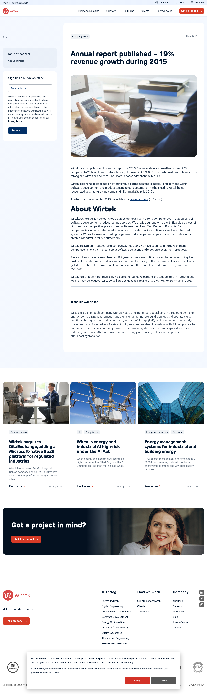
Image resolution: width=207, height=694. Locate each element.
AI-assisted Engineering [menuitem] (115, 638)
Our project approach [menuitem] (149, 600)
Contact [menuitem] (177, 627)
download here (139, 199)
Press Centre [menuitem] (180, 622)
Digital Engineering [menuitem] (112, 606)
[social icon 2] (201, 598)
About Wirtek (16, 60)
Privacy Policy (15, 121)
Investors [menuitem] (178, 611)
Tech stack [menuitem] (143, 611)
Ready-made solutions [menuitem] (114, 643)
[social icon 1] (201, 592)
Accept (137, 680)
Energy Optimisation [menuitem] (113, 622)
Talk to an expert (24, 539)
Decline (163, 680)
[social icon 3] (201, 604)
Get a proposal (190, 10)
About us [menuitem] (178, 600)
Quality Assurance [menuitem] (112, 632)
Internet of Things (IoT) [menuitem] (115, 627)
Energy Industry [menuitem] (110, 600)
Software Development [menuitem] (115, 616)
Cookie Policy (126, 662)
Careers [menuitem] (177, 606)
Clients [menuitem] (141, 606)
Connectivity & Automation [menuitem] (116, 611)
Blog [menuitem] (175, 616)
